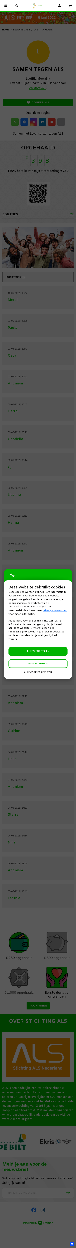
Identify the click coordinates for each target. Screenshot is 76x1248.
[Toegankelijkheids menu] (72, 1244)
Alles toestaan (38, 651)
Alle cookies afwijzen (38, 672)
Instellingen (38, 663)
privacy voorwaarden (54, 610)
